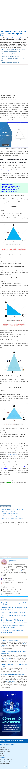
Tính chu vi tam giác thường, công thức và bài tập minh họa (14, 609)
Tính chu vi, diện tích (13, 35)
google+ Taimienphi (26, 766)
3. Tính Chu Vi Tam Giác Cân (9, 189)
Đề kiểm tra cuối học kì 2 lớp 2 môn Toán (13, 582)
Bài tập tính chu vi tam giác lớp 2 (11, 62)
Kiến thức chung (3, 35)
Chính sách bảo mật (5, 751)
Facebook (24, 766)
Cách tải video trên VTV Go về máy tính (14, 623)
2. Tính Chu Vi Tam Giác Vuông (10, 188)
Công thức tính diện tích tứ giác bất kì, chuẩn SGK (13, 604)
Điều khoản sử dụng (5, 749)
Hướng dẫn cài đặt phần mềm (7, 760)
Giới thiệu (2, 747)
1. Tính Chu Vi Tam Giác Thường (10, 186)
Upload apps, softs (5, 763)
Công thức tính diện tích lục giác (9, 640)
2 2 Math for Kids (7, 578)
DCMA (1, 753)
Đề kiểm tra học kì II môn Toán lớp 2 (12, 593)
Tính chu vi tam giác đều (9, 54)
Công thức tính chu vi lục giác (10, 56)
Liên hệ (2, 755)
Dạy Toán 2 (6, 586)
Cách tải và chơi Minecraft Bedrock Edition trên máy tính (12, 627)
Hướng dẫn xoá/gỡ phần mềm (7, 761)
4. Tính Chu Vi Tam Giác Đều (9, 191)
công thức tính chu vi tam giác (13, 38)
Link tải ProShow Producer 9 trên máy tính (12, 674)
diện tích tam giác (12, 454)
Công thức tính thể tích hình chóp (12, 620)
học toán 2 (19, 571)
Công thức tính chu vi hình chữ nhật (13, 612)
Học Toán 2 (12, 561)
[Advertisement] (14, 15)
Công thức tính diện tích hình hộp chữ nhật (13, 616)
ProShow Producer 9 (11, 681)
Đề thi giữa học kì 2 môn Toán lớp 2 (12, 589)
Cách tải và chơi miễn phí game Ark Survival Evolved (12, 631)
